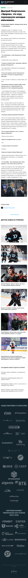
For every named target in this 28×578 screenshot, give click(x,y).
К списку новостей (14, 214)
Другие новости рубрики (12, 220)
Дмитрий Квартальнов (9, 207)
